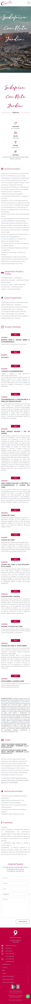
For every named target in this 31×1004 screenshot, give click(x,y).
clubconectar (8, 948)
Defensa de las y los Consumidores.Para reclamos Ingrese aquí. (15, 996)
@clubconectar (8, 951)
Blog (3, 970)
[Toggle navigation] (28, 3)
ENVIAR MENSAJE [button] (22, 921)
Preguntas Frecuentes (8, 979)
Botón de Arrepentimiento (15, 991)
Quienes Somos (6, 964)
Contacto (4, 967)
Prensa (4, 973)
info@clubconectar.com (11, 945)
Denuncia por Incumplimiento (15, 1000)
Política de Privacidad (8, 982)
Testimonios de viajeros (8, 976)
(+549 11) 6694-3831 (9, 956)
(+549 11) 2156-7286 (9, 953)
